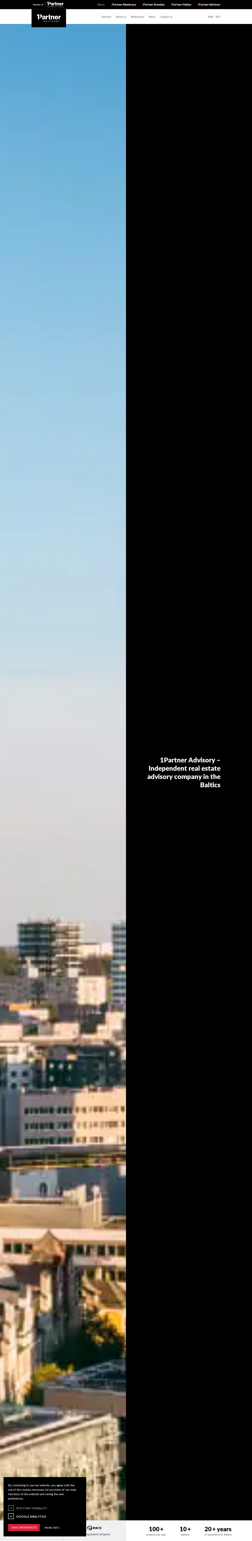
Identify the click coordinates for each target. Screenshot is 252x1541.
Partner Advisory (208, 4)
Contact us (166, 16)
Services (106, 16)
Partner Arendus (153, 4)
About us (121, 16)
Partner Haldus (180, 4)
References (137, 16)
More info (52, 1527)
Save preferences (24, 1527)
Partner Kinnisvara (123, 4)
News (152, 16)
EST (218, 16)
